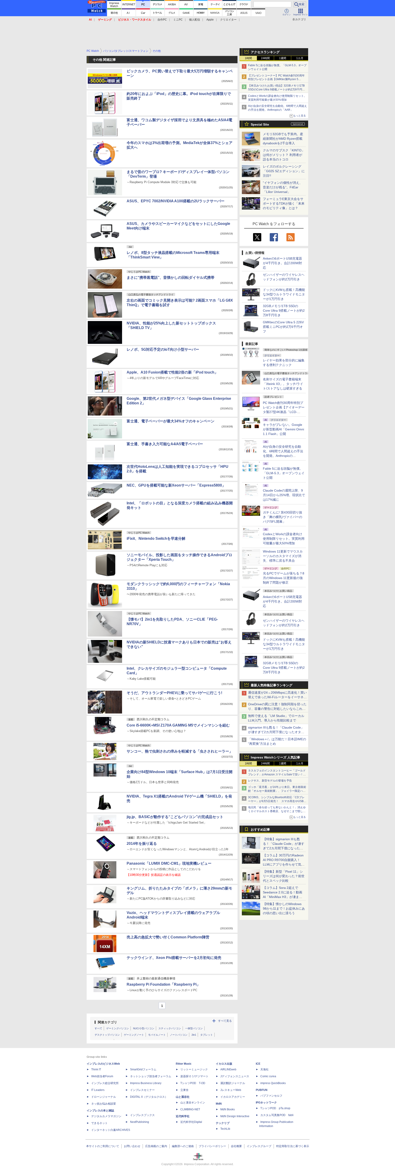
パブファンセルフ (271, 1095)
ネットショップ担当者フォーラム (150, 1076)
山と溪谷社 (182, 1096)
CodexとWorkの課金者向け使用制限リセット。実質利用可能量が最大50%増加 (283, 538)
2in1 (194, 1034)
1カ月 (299, 58)
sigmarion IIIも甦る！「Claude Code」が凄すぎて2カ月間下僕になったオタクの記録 (276, 732)
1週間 (282, 58)
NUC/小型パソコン (143, 1028)
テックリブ (223, 1123)
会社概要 (236, 1146)
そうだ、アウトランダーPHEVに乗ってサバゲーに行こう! (174, 693)
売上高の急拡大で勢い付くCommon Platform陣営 (168, 937)
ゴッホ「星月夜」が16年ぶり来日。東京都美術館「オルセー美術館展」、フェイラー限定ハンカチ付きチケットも (277, 790)
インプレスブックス (142, 1115)
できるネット (99, 1123)
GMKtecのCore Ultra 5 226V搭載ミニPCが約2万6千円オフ (283, 326)
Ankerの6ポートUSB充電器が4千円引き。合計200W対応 (282, 263)
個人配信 (194, 19)
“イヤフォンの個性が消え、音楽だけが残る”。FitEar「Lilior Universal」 (282, 187)
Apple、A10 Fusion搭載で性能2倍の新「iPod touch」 (172, 372)
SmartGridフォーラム (143, 1069)
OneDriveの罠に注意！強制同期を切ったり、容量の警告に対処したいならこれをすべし (277, 708)
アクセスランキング (265, 52)
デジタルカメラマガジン (106, 1116)
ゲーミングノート (134, 1034)
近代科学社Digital (191, 1122)
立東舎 (184, 1090)
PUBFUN (261, 1090)
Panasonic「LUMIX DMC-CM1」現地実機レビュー (169, 863)
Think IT (96, 1069)
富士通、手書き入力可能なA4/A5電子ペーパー (165, 444)
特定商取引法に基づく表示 (292, 1146)
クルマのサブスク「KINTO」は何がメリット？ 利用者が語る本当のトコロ (284, 154)
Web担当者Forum (102, 1076)
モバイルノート (157, 1034)
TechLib (225, 1128)
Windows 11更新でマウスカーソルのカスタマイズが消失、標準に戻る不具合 (283, 556)
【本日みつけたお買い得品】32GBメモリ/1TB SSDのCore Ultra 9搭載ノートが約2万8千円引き (276, 89)
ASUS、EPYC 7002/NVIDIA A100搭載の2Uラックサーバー (175, 201)
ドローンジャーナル (103, 1096)
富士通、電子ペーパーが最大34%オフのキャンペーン (170, 421)
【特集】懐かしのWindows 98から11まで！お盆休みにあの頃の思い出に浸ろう (284, 908)
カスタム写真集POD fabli (277, 1115)
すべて (98, 1028)
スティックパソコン (169, 1028)
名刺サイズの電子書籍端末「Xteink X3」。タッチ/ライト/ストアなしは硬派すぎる (283, 383)
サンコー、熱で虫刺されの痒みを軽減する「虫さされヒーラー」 (180, 751)
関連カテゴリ (107, 1022)
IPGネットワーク (266, 1102)
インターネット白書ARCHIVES (110, 1130)
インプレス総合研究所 (105, 1083)
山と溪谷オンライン (192, 1102)
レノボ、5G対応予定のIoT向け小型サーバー (163, 349)
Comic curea (268, 1076)
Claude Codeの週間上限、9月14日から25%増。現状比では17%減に (284, 495)
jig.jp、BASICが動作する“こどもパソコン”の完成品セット (175, 817)
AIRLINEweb (228, 1069)
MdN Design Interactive (234, 1116)
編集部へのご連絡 (183, 1146)
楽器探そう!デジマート (194, 1076)
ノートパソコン (178, 1034)
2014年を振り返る (142, 843)
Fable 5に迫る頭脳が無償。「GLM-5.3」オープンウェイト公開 (283, 473)
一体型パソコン (194, 1028)
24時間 (265, 58)
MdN (219, 1103)
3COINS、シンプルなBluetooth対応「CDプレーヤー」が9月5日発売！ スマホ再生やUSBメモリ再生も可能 (277, 801)
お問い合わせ (132, 1146)
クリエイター (228, 19)
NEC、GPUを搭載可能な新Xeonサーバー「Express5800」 (176, 485)
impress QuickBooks (273, 1083)
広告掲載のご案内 (156, 1146)
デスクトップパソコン (107, 1034)
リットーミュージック (194, 1069)
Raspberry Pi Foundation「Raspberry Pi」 (163, 984)
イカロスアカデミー (232, 1096)
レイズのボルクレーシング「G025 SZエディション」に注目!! (284, 171)
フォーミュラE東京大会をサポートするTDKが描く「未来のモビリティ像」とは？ (283, 203)
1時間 (248, 58)
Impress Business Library (145, 1083)
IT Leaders (97, 1090)
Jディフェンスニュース (234, 1076)
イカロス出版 (224, 1063)
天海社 (264, 1069)
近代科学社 (182, 1116)
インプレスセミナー (142, 1090)
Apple (210, 19)
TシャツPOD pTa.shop (275, 1108)
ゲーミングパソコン (117, 1028)
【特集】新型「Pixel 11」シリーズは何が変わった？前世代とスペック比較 (283, 876)
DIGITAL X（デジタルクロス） (149, 1096)
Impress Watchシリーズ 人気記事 (275, 757)
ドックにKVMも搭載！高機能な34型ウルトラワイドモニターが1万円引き (284, 294)
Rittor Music (184, 1063)
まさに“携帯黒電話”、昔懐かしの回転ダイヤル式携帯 (170, 277)
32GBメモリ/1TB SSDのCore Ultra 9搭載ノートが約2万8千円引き (284, 310)
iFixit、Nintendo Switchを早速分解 (156, 538)
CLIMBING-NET (190, 1109)
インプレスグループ (259, 1146)
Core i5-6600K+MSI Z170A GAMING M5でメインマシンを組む (178, 725)
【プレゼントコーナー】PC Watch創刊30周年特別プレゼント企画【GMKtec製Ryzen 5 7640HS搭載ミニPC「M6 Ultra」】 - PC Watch (277, 79)
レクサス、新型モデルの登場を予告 (270, 780)
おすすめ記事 (260, 829)
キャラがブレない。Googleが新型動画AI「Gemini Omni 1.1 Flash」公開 (283, 429)
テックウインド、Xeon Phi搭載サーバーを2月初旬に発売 (174, 958)
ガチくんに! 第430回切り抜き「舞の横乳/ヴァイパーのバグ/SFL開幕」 (282, 517)
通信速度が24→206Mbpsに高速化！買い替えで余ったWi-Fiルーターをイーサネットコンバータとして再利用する (277, 697)
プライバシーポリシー (212, 1146)
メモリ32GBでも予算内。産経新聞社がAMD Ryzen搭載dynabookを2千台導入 (283, 138)
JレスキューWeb (230, 1090)
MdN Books (227, 1109)
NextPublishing (139, 1122)
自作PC (162, 19)
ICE (258, 1063)
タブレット (206, 1034)
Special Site (260, 124)
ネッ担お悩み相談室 (103, 1103)
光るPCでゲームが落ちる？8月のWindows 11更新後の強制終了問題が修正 (283, 577)
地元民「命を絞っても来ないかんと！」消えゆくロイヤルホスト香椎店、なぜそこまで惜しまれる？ (277, 811)
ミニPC (178, 19)
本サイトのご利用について (102, 1146)
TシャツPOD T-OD (192, 1083)
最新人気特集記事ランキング (271, 685)
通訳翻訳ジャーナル (232, 1083)
